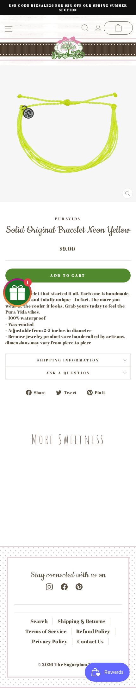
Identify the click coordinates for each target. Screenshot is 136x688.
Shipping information (68, 360)
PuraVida (68, 218)
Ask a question (68, 372)
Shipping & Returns (81, 621)
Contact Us (90, 641)
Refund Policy (93, 631)
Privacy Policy (49, 641)
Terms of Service (45, 631)
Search (39, 621)
